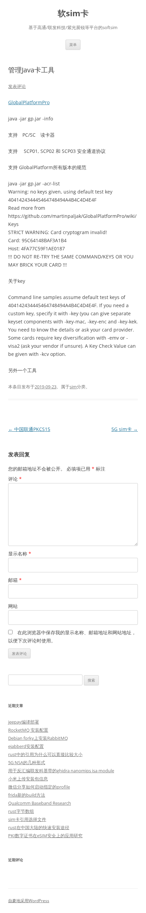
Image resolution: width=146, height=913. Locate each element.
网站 (13, 606)
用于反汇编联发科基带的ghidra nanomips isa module (61, 771)
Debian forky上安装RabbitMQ (38, 738)
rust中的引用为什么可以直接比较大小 (45, 754)
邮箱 (15, 580)
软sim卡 (73, 13)
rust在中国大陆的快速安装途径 (38, 827)
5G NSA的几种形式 (26, 762)
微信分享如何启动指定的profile (39, 787)
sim (73, 387)
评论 (15, 479)
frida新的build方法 (26, 795)
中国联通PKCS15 (29, 429)
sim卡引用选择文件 (27, 819)
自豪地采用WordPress (28, 901)
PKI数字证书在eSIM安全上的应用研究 (45, 835)
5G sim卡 (124, 429)
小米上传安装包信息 (28, 779)
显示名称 (19, 553)
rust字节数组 (21, 811)
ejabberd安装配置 (26, 746)
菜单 (73, 44)
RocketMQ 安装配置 (28, 730)
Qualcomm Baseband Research (39, 803)
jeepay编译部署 (23, 722)
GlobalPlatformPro (29, 102)
